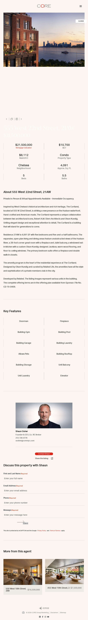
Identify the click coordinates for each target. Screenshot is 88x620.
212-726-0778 (21, 438)
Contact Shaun (44, 454)
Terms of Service (55, 530)
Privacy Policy (41, 530)
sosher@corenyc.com (25, 441)
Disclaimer (54, 612)
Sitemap (63, 612)
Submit (25, 523)
